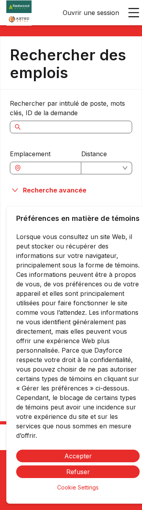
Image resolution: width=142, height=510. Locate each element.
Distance (94, 154)
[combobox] (49, 168)
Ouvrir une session (91, 13)
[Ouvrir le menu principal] (133, 12)
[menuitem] (19, 13)
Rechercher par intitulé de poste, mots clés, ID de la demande (67, 108)
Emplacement (30, 154)
